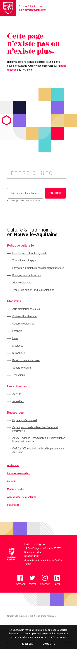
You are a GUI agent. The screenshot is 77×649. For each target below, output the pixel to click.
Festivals (17, 331)
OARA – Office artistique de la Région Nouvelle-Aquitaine (38, 450)
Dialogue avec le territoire (26, 275)
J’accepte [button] (49, 644)
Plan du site (13, 505)
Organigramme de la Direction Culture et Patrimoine (35, 429)
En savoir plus (60, 637)
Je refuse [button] (27, 644)
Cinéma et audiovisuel (24, 316)
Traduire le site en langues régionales (33, 289)
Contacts (11, 481)
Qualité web (13, 465)
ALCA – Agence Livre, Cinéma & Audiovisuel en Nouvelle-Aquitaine (38, 439)
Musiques (17, 345)
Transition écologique (24, 260)
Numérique (18, 353)
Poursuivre (55, 193)
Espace (24, 420)
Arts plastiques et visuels (26, 308)
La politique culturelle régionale (29, 253)
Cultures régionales (23, 323)
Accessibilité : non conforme (21, 497)
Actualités (18, 401)
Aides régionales (21, 282)
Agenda (16, 394)
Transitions (18, 375)
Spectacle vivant (21, 367)
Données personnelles (18, 473)
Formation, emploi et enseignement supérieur (38, 267)
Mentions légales (15, 489)
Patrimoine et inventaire (26, 360)
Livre (15, 338)
